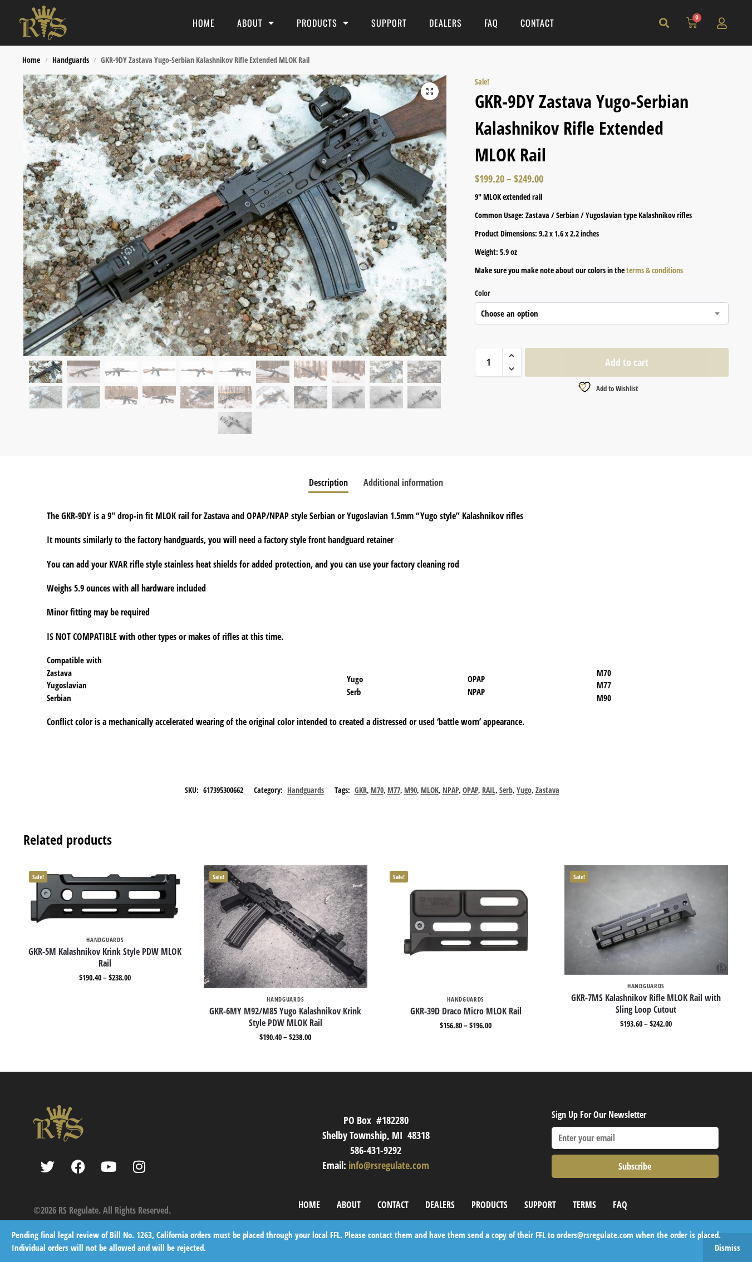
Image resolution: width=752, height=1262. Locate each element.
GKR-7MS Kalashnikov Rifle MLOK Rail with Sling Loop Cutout (646, 1003)
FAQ (491, 22)
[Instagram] (139, 1167)
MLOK (430, 790)
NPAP (451, 790)
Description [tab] (328, 482)
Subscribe (634, 1166)
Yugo (524, 790)
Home (31, 60)
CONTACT (537, 22)
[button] (664, 23)
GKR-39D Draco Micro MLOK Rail (466, 1011)
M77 (393, 790)
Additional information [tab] (403, 482)
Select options (105, 1000)
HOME (204, 22)
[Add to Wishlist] (173, 879)
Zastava (547, 790)
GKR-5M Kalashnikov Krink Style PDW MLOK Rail (104, 957)
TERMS (584, 1205)
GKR (361, 790)
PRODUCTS (317, 22)
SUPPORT (389, 22)
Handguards (70, 60)
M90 (410, 790)
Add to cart (626, 362)
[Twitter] (47, 1167)
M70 (377, 790)
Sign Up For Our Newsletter (599, 1114)
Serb (506, 790)
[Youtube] (108, 1167)
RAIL (488, 790)
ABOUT (250, 22)
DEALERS (445, 22)
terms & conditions (654, 270)
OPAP (470, 790)
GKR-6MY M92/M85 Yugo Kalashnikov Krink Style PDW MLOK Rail (285, 1017)
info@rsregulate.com (388, 1165)
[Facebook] (78, 1167)
